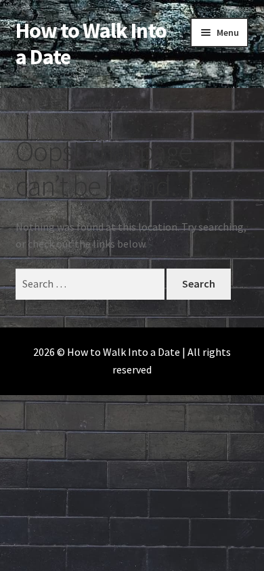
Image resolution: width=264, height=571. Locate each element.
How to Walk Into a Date (91, 43)
